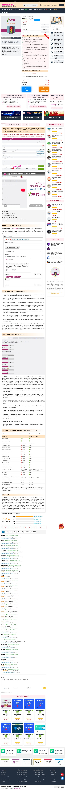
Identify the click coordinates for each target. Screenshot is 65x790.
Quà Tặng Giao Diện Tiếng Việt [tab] (13, 124)
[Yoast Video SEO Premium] (6, 704)
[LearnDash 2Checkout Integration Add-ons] (29, 728)
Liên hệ (3, 781)
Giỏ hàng (53, 779)
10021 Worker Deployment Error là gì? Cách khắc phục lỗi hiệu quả (56, 253)
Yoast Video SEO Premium (6, 715)
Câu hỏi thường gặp (22, 779)
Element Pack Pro (40, 738)
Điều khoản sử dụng (6, 776)
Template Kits (5, 12)
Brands (55, 9)
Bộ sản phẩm (53, 774)
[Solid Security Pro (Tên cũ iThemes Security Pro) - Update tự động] (17, 728)
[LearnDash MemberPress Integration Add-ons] (29, 704)
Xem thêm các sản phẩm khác (13, 106)
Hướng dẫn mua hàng (23, 772)
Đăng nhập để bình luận (5, 538)
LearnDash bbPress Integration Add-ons (6, 739)
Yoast (32, 16)
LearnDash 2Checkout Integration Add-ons (28, 739)
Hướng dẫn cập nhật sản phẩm (41, 776)
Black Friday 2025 (54, 248)
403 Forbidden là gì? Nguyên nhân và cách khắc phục (57, 262)
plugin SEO (15, 228)
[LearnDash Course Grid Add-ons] (17, 704)
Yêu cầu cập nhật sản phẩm (40, 779)
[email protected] (54, 104)
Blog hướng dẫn (38, 781)
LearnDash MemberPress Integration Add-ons (29, 716)
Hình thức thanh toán (23, 774)
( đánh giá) (31, 19)
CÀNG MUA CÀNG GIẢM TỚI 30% (14, 95)
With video (27, 531)
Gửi (44, 687)
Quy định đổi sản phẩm (23, 776)
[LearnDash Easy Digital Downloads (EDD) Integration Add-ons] (40, 704)
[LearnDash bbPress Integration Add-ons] (6, 728)
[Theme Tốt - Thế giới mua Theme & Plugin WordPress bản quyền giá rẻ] (10, 5)
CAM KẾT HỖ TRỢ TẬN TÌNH (57, 96)
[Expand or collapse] (43, 211)
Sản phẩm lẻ (53, 772)
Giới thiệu (4, 772)
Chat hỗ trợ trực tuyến (57, 108)
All (3, 531)
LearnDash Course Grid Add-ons (17, 715)
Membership (21, 9)
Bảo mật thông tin (5, 779)
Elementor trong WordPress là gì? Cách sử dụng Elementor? (57, 244)
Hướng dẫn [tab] (25, 124)
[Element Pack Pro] (40, 728)
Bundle (50, 9)
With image (33, 531)
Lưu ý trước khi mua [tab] (34, 124)
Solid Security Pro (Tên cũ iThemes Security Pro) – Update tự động (17, 740)
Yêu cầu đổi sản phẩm (23, 781)
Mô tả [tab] (3, 124)
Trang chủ (24, 16)
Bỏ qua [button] (49, 1)
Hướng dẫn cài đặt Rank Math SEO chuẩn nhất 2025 (56, 257)
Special (30, 9)
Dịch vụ (3, 774)
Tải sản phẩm (53, 781)
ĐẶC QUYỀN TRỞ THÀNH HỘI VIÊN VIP (38, 95)
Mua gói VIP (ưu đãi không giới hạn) (38, 106)
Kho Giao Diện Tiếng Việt (39, 9)
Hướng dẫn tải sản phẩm (40, 774)
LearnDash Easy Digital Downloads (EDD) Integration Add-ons (40, 716)
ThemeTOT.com (17, 788)
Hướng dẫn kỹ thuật (39, 772)
